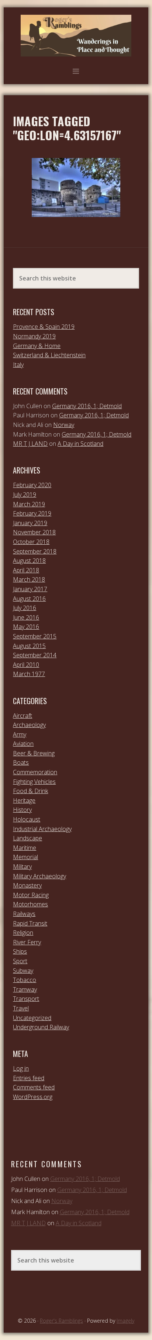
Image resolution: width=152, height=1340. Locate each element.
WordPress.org (32, 1097)
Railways (24, 914)
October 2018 (31, 542)
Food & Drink (30, 791)
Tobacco (24, 980)
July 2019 (24, 494)
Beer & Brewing (34, 753)
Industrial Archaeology (42, 829)
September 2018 (34, 551)
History (22, 810)
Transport (26, 999)
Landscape (27, 838)
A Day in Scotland (80, 444)
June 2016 (26, 617)
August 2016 (29, 599)
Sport (20, 961)
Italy (18, 365)
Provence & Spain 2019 (44, 327)
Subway (23, 971)
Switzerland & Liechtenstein (49, 355)
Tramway (25, 989)
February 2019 (32, 513)
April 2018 (26, 570)
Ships (20, 951)
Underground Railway (41, 1027)
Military (22, 866)
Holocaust (26, 819)
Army (19, 734)
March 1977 (29, 674)
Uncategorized (32, 1018)
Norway (63, 425)
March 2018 (29, 579)
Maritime (24, 848)
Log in (21, 1068)
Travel (21, 1008)
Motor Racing (31, 895)
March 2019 (29, 504)
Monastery (27, 885)
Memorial (25, 857)
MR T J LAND (30, 444)
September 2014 (34, 655)
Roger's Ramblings (76, 35)
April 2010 (26, 665)
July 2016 (24, 608)
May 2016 (26, 627)
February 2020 (32, 485)
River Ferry (27, 942)
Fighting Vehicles (34, 782)
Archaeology (29, 725)
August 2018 (29, 561)
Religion (23, 933)
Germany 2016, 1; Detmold (87, 406)
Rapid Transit (30, 923)
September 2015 (34, 636)
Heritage (24, 800)
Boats (21, 762)
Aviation (23, 744)
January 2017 (30, 589)
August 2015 (29, 646)
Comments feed (34, 1087)
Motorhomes (30, 904)
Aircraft (22, 716)
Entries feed (28, 1078)
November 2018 (34, 532)
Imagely (125, 1320)
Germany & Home (37, 346)
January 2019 (30, 523)
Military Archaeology (39, 876)
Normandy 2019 (34, 336)
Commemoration (35, 772)
